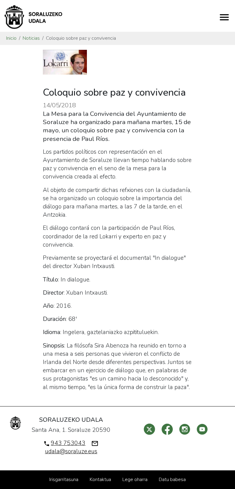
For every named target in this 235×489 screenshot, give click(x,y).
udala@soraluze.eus (71, 451)
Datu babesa (172, 479)
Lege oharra (134, 479)
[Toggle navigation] (224, 17)
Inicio (11, 38)
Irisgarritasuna (63, 479)
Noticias (31, 38)
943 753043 (68, 443)
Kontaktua (100, 479)
